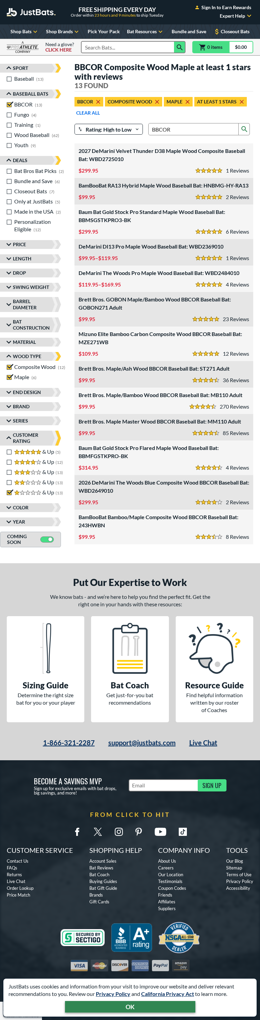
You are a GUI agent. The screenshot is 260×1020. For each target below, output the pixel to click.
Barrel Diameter (25, 304)
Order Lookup (20, 888)
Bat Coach (99, 874)
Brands (96, 895)
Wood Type (27, 356)
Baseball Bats (30, 94)
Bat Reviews (101, 867)
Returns (14, 874)
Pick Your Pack (104, 31)
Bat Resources (142, 31)
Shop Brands (59, 31)
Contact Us (17, 861)
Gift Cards (99, 901)
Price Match (18, 895)
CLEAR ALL (88, 113)
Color (20, 507)
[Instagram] (119, 832)
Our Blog (234, 861)
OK (130, 1007)
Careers (166, 867)
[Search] (180, 47)
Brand (21, 406)
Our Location (170, 874)
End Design (27, 392)
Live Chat (203, 743)
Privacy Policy (113, 993)
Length (22, 258)
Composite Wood (130, 101)
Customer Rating (25, 438)
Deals (20, 160)
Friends (165, 895)
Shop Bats (20, 31)
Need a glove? (59, 47)
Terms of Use (239, 874)
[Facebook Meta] (77, 832)
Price (19, 244)
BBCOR (85, 101)
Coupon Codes (172, 888)
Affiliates (166, 901)
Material (24, 342)
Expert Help (232, 16)
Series (20, 421)
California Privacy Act (167, 993)
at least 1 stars (217, 101)
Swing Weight (31, 287)
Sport (20, 68)
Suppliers (167, 908)
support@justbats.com (142, 743)
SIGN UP (211, 785)
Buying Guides (103, 881)
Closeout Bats (235, 31)
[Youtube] (160, 832)
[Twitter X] (98, 832)
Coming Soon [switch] (17, 539)
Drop (19, 273)
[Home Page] (31, 12)
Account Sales (102, 861)
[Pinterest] (138, 832)
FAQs (12, 867)
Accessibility (238, 888)
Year (19, 522)
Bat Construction (31, 325)
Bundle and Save (189, 31)
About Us (167, 861)
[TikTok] (183, 832)
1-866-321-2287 (69, 743)
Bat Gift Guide (103, 888)
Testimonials (170, 881)
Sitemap (234, 867)
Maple (174, 101)
